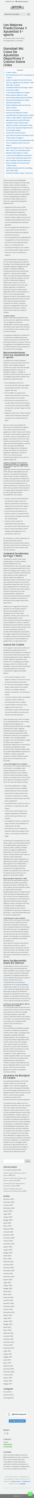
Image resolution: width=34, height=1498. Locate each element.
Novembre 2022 (8, 1306)
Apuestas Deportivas (13, 103)
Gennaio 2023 (8, 1300)
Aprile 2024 (7, 1256)
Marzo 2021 (7, 1363)
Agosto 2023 (7, 1280)
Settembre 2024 (9, 1244)
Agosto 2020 (7, 1378)
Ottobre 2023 (8, 1274)
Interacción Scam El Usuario (15, 133)
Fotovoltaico (7, 1392)
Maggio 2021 (7, 1357)
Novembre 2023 (8, 1271)
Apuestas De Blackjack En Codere (17, 100)
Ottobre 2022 (8, 1309)
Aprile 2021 (7, 1360)
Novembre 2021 (8, 1342)
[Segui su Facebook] (4, 1433)
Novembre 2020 (8, 1372)
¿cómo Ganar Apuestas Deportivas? (18, 158)
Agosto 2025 (7, 1211)
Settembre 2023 (8, 1277)
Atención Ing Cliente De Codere (17, 113)
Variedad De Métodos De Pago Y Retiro (19, 88)
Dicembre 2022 (8, 1303)
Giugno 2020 (7, 1381)
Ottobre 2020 (8, 1375)
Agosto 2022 (7, 1315)
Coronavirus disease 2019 (12, 1170)
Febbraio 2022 (8, 1333)
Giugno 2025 (7, 1217)
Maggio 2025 (7, 1220)
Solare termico (8, 1395)
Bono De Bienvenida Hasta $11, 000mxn (19, 98)
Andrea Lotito (10, 38)
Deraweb (22, 1484)
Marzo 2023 (7, 1294)
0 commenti (19, 41)
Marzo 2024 (7, 1259)
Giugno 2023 (7, 1285)
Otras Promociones (13, 110)
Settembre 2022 (8, 1312)
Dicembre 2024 (8, 1235)
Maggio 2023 (7, 1288)
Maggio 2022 (7, 1324)
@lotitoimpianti (19, 1414)
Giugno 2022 (7, 1321)
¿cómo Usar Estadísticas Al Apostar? (19, 155)
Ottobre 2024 (8, 1241)
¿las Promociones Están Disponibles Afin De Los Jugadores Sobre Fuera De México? (20, 142)
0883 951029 (7, 1445)
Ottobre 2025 (8, 1205)
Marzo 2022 (7, 1330)
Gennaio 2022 (8, 1336)
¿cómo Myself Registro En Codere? (18, 93)
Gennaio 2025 (8, 1232)
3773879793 (7, 1447)
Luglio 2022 (7, 1318)
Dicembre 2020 (8, 1369)
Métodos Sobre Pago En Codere (17, 153)
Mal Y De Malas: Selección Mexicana (18, 160)
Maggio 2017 (7, 1384)
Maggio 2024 (7, 1253)
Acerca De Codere (12, 90)
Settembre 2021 (8, 1348)
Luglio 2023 (7, 1283)
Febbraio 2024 (8, 1262)
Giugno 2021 (7, 1354)
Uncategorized (8, 41)
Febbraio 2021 (8, 1366)
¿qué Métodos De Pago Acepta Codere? (20, 115)
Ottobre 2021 (7, 1345)
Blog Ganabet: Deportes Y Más (16, 95)
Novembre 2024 (8, 1238)
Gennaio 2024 (8, 1265)
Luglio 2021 (7, 1351)
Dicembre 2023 (8, 1268)
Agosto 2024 (7, 1247)
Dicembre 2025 (8, 1199)
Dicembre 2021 (8, 1339)
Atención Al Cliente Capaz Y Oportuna (19, 173)
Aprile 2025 (7, 1223)
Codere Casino (11, 72)
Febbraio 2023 (8, 1297)
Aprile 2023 (7, 1291)
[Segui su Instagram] (7, 1433)
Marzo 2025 (7, 1226)
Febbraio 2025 (8, 1229)
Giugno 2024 (7, 1250)
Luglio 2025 (7, 1214)
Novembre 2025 (8, 1202)
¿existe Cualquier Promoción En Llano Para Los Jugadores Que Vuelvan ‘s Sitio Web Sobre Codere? (20, 82)
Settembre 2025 (8, 1208)
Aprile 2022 (7, 1327)
